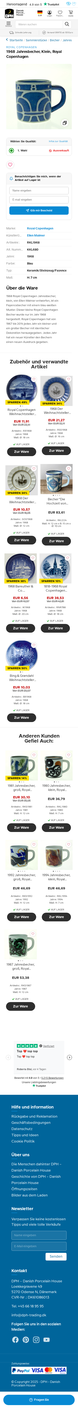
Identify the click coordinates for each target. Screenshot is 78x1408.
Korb (70, 16)
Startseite (16, 40)
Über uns (20, 1155)
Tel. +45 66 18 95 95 (27, 1306)
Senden (56, 1256)
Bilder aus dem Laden (29, 1195)
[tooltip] (21, 412)
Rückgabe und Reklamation (34, 1116)
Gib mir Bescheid (41, 210)
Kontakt (19, 1271)
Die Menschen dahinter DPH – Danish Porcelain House (36, 1167)
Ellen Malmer (36, 235)
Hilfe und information (32, 1107)
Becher (55, 40)
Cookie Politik (23, 1141)
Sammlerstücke (36, 40)
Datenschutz (21, 1129)
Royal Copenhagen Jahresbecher (7, 39)
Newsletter (22, 1209)
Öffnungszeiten (24, 1189)
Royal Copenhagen (40, 228)
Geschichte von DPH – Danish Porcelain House (36, 1180)
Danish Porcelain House (20, 13)
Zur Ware (21, 451)
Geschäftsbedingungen (31, 1122)
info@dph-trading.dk (28, 1315)
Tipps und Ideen (24, 1135)
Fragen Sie (41, 1399)
